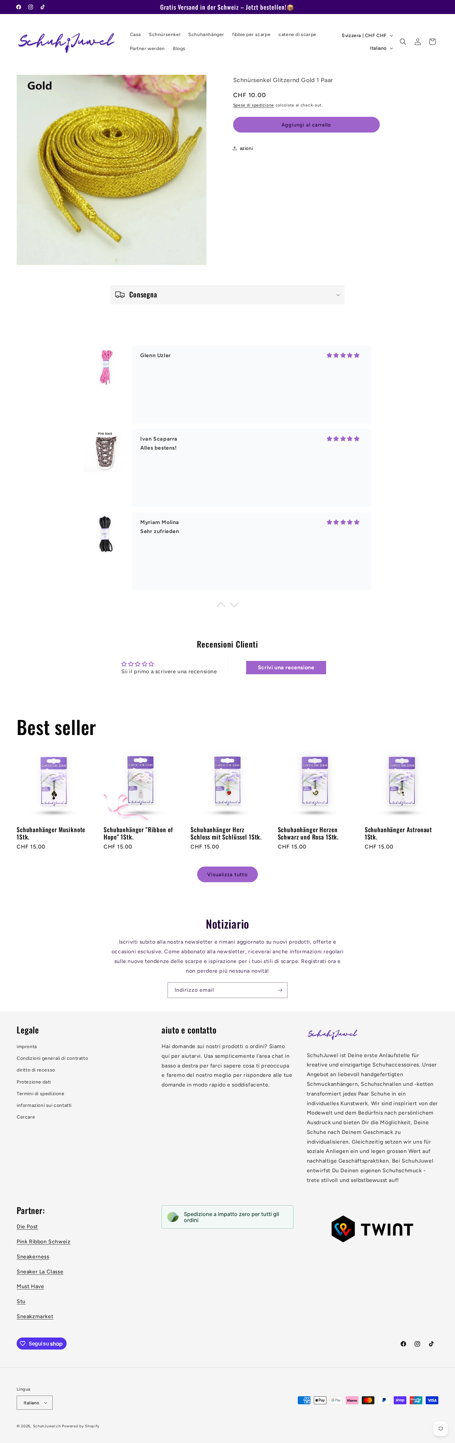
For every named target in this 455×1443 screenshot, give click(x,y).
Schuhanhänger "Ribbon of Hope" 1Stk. (138, 833)
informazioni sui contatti (44, 1105)
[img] (343, 396)
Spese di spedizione (253, 104)
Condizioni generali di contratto (52, 1058)
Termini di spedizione (41, 1094)
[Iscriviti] (279, 990)
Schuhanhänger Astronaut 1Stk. (398, 833)
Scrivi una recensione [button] (286, 668)
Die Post (27, 1226)
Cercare (26, 1117)
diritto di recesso (36, 1070)
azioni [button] (246, 148)
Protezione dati (34, 1082)
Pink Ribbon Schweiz (43, 1241)
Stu (21, 1301)
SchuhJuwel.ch (47, 1426)
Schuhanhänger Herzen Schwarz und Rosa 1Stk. (308, 833)
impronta (27, 1046)
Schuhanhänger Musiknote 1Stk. (51, 833)
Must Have (30, 1286)
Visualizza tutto (227, 875)
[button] (403, 41)
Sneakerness (33, 1256)
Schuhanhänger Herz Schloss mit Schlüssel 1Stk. (226, 833)
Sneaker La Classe (40, 1271)
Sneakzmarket (35, 1316)
